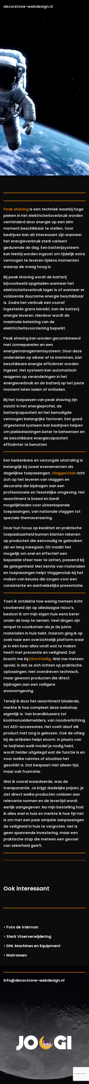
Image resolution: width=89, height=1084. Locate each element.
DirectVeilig (40, 659)
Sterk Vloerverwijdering (28, 936)
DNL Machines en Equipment (33, 945)
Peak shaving (16, 209)
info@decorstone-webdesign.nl (34, 980)
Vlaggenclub (64, 473)
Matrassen (16, 955)
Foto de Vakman (22, 927)
